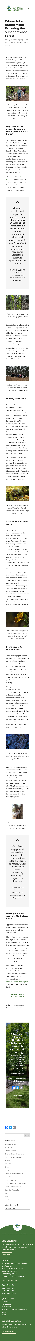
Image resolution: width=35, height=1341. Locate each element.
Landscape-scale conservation (15, 1183)
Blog (4, 1315)
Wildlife (7, 1200)
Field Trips (8, 1164)
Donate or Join (9, 1331)
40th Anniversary (20, 1057)
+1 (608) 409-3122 (15, 1274)
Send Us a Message (10, 1281)
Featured (18, 1063)
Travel (7, 1197)
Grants (7, 45)
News (4, 1312)
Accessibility (12, 1059)
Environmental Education (14, 42)
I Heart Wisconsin (11, 1177)
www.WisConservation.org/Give (17, 982)
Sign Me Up (7, 1254)
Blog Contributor (13, 40)
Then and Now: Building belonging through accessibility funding (17, 1043)
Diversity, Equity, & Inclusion (14, 1154)
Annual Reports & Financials (14, 1309)
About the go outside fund (17, 995)
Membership (7, 1304)
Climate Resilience (11, 1151)
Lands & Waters (10, 1180)
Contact (5, 1301)
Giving (26, 42)
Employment (7, 1307)
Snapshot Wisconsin (12, 1190)
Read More (17, 1095)
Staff (6, 1193)
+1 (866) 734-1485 (17, 1276)
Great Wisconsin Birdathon (14, 1174)
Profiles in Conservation (13, 1187)
